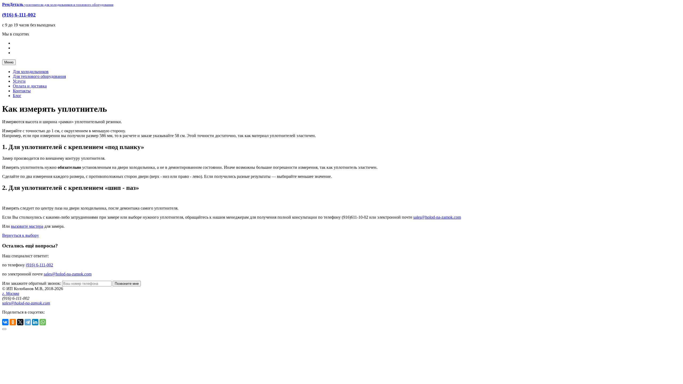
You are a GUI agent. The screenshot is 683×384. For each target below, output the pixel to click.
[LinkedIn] (35, 322)
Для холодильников (31, 71)
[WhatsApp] (42, 322)
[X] (20, 322)
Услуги (19, 81)
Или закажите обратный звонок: (32, 283)
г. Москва (10, 293)
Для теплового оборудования (39, 76)
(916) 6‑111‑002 (19, 15)
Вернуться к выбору (20, 235)
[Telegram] (28, 322)
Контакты (22, 91)
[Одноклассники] (13, 322)
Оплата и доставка (30, 86)
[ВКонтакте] (5, 322)
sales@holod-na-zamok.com (437, 217)
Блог (17, 95)
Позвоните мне (127, 284)
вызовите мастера (27, 226)
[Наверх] (4, 329)
